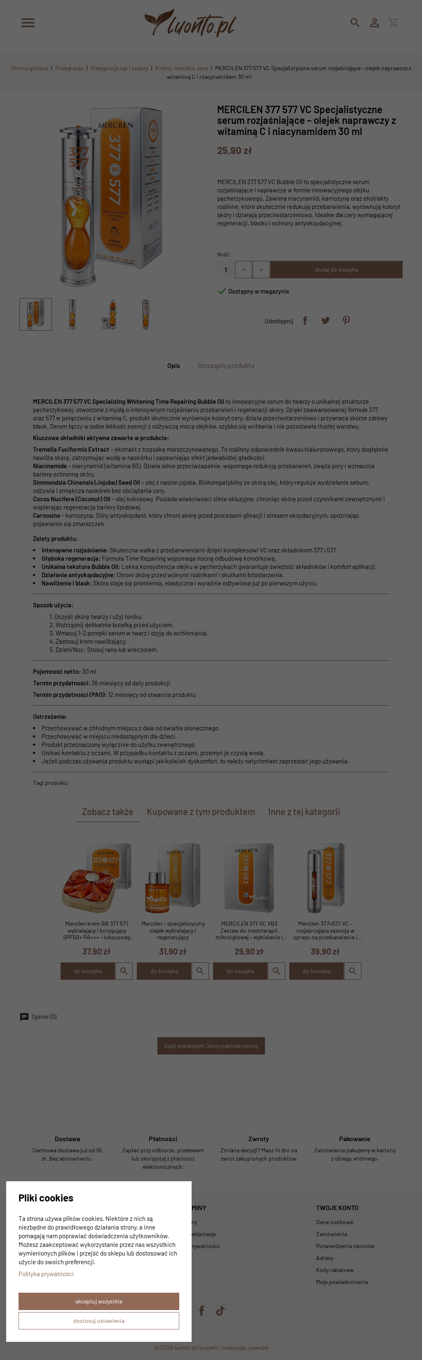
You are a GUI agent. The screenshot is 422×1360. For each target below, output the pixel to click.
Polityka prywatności (46, 1273)
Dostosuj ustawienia (98, 1320)
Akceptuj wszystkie (98, 1301)
